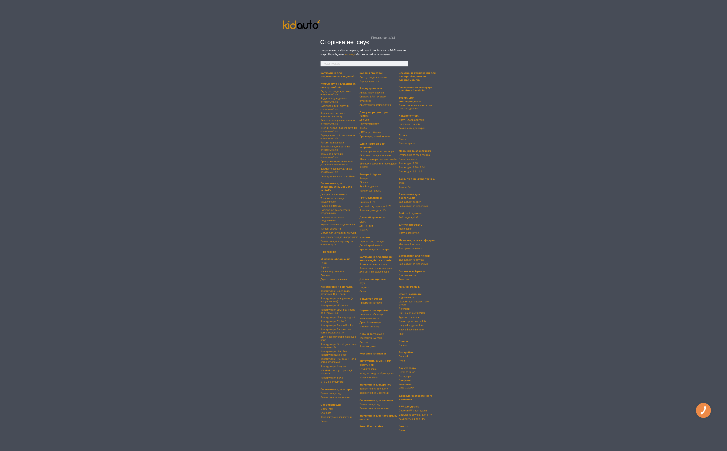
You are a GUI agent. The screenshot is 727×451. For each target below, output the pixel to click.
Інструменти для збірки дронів (377, 373)
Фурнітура (365, 100)
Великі (324, 421)
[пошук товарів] (405, 63)
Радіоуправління (371, 88)
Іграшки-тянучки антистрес (375, 249)
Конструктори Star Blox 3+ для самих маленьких (338, 361)
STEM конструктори (332, 381)
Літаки (403, 135)
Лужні (402, 360)
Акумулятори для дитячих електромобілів (336, 93)
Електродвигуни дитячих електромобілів (335, 107)
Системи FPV (367, 202)
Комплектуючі (368, 346)
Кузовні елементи (331, 228)
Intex (401, 333)
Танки (402, 182)
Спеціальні (405, 380)
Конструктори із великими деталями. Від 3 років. (335, 293)
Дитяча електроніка (373, 278)
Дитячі (402, 430)
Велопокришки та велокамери (377, 151)
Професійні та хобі (409, 124)
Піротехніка (328, 251)
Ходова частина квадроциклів (338, 224)
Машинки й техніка (409, 244)
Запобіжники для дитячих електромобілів (335, 148)
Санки (363, 221)
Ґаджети (364, 287)
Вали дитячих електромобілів (338, 176)
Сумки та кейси (368, 369)
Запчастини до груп (332, 393)
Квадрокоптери (409, 115)
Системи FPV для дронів (413, 410)
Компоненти (405, 384)
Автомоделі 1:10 (408, 163)
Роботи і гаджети (410, 213)
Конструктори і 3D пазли (337, 286)
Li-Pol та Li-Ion (407, 372)
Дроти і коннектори (370, 322)
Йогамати (404, 308)
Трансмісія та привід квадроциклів (332, 200)
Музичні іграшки (409, 286)
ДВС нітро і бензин (370, 132)
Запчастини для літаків (414, 255)
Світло (363, 291)
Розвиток (404, 279)
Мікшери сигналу (369, 326)
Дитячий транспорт (372, 217)
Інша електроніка (369, 318)
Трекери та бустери (371, 337)
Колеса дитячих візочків (373, 264)
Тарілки (325, 267)
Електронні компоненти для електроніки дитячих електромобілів (417, 76)
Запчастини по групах (411, 259)
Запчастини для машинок (376, 400)
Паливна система (331, 205)
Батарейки (406, 352)
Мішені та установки (332, 271)
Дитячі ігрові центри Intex (413, 321)
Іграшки (365, 237)
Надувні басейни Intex (411, 329)
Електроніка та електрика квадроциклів (335, 212)
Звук (362, 283)
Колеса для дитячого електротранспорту (333, 115)
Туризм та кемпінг (409, 317)
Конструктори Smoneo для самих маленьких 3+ (336, 331)
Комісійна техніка (371, 426)
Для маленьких (407, 275)
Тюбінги (364, 229)
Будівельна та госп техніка (414, 154)
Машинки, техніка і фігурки (417, 240)
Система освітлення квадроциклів (332, 219)
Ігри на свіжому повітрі (412, 313)
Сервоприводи (331, 404)
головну (350, 54)
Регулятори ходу (369, 123)
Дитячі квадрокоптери (411, 119)
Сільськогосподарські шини (375, 155)
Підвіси (364, 182)
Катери (403, 426)
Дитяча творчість (410, 224)
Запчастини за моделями (335, 397)
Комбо (363, 128)
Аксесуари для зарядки (373, 77)
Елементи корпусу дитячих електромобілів (336, 170)
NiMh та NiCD (406, 388)
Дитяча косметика (409, 232)
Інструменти (367, 364)
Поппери (325, 275)
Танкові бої (405, 187)
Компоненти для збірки (412, 128)
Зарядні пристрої (371, 72)
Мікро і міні (327, 408)
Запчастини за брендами (374, 388)
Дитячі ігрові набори (371, 245)
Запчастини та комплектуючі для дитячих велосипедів (376, 270)
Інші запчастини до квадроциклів (339, 237)
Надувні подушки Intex (412, 325)
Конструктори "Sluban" (333, 321)
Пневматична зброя (371, 302)
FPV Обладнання (371, 197)
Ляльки (404, 341)
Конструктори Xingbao (333, 366)
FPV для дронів (409, 406)
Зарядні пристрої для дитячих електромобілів (338, 137)
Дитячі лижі (366, 225)
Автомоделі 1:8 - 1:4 (410, 171)
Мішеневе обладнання (335, 258)
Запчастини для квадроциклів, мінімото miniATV (336, 187)
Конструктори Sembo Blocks (337, 325)
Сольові (403, 356)
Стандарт (326, 412)
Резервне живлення (373, 353)
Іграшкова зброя (371, 298)
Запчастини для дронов (376, 384)
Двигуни (364, 119)
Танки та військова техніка (417, 178)
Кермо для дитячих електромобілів (332, 156)
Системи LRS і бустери (373, 96)
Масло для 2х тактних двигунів (338, 232)
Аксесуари (405, 376)
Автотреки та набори (410, 248)
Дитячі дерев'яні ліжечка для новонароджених (415, 107)
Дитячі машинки (408, 159)
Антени (364, 342)
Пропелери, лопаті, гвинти (375, 136)
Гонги (324, 263)
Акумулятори (408, 367)
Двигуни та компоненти (334, 194)
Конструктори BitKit (332, 377)
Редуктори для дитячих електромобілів (334, 100)
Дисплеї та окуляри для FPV (415, 414)
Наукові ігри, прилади (372, 241)
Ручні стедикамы (369, 186)
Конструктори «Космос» (334, 305)
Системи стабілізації (371, 314)
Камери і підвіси (370, 174)
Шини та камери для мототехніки (378, 159)
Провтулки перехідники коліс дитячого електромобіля (337, 163)
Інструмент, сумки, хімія (375, 360)
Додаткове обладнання (334, 279)
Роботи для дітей (408, 217)
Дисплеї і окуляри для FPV (375, 206)
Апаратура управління (372, 92)
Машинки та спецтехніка (415, 150)
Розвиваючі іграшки (412, 271)
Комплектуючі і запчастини (336, 417)
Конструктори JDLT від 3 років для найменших (338, 311)
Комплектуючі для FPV (373, 210)
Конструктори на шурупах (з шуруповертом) (337, 300)
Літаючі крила (407, 143)
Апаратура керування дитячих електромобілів (338, 122)
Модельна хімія (369, 377)
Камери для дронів (370, 190)
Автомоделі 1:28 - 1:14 (412, 167)
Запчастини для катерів (336, 389)
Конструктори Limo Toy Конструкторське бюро (334, 353)
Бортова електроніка (374, 310)
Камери (364, 178)
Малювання (405, 228)
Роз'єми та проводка (332, 142)
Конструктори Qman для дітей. (338, 317)
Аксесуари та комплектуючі (375, 105)
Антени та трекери (372, 333)
